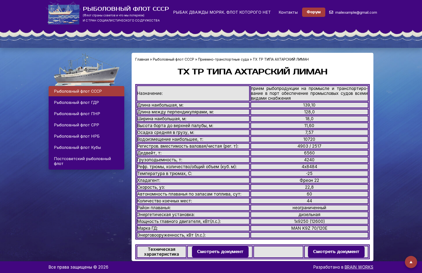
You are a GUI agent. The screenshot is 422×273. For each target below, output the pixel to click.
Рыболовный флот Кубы (77, 147)
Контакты (288, 12)
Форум (314, 12)
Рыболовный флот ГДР (76, 102)
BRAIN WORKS (359, 267)
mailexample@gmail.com (355, 12)
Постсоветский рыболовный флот (82, 161)
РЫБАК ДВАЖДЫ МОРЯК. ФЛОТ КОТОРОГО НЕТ (222, 12)
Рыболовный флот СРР (76, 124)
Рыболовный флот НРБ (77, 136)
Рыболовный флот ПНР (77, 113)
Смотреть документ (220, 251)
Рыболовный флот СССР (78, 91)
